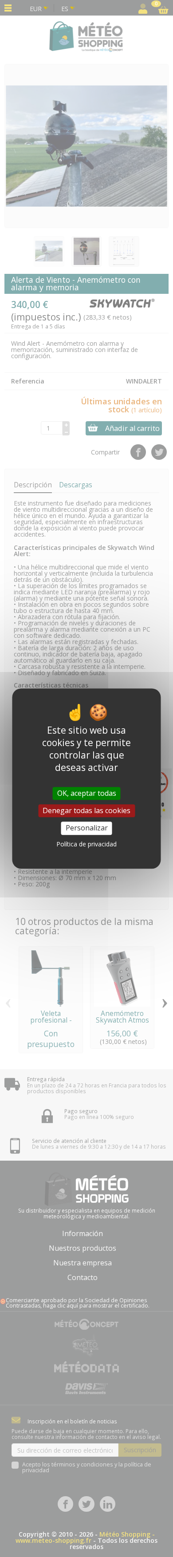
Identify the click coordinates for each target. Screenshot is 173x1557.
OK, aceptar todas (86, 793)
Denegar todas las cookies (86, 810)
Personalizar (87, 828)
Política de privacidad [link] (86, 844)
